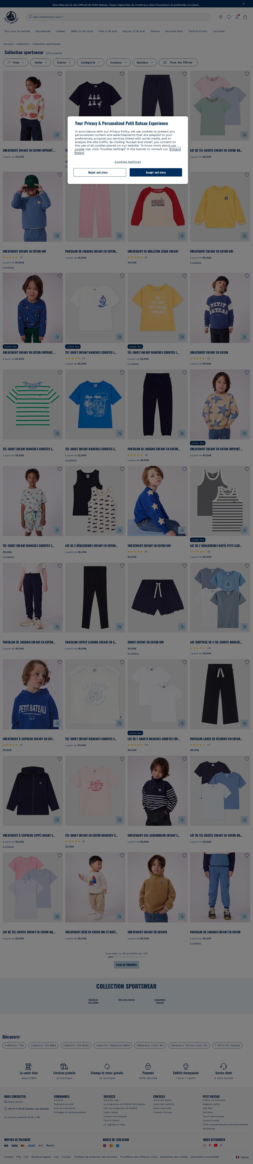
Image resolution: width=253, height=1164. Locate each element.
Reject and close (98, 172)
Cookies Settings (128, 162)
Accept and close (156, 172)
